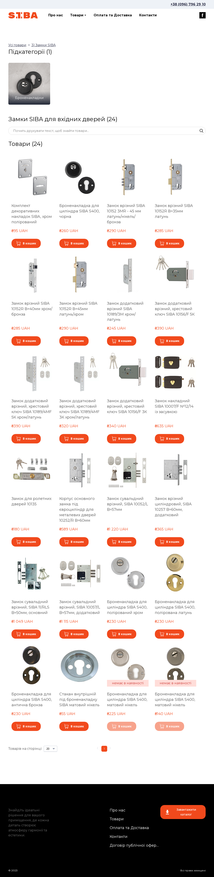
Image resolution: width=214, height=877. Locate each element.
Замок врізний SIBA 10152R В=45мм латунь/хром (78, 309)
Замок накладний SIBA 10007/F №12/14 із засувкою (174, 406)
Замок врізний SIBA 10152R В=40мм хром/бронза (31, 309)
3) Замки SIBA (43, 45)
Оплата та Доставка (113, 15)
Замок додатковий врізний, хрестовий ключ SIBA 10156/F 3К (127, 406)
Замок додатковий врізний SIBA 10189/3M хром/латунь (125, 311)
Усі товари (17, 45)
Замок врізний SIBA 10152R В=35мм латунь (174, 211)
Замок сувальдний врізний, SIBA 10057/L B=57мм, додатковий (79, 607)
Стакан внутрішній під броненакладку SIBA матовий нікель (79, 699)
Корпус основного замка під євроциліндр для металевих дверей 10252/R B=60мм (77, 509)
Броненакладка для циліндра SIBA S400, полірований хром (127, 607)
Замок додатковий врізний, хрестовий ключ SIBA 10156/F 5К (175, 309)
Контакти (148, 15)
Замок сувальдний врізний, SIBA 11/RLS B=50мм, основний (30, 607)
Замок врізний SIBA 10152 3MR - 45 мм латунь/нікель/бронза (126, 213)
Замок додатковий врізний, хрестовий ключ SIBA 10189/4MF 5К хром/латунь (31, 409)
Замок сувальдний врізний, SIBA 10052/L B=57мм (127, 504)
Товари (76, 15)
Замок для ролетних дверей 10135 (31, 501)
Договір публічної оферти (134, 845)
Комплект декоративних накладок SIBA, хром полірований (31, 213)
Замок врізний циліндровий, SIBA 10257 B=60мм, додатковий (173, 506)
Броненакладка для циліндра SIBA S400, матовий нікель (127, 699)
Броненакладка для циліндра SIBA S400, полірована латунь (175, 607)
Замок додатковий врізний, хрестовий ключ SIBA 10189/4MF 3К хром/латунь (79, 409)
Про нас (55, 15)
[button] (202, 15)
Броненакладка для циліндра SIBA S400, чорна (79, 211)
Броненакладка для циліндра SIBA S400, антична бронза (31, 699)
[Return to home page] (23, 15)
